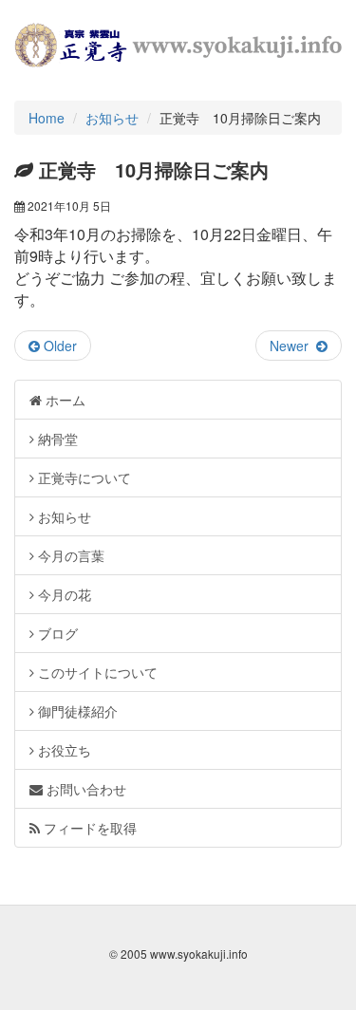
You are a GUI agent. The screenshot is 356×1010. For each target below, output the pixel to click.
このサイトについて (96, 672)
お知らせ (112, 117)
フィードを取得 (88, 827)
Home (46, 117)
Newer (293, 345)
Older (58, 345)
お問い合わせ (84, 788)
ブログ (56, 633)
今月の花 (62, 594)
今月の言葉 (69, 555)
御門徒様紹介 (76, 710)
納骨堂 (56, 438)
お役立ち (62, 749)
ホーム (63, 399)
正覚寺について (82, 477)
